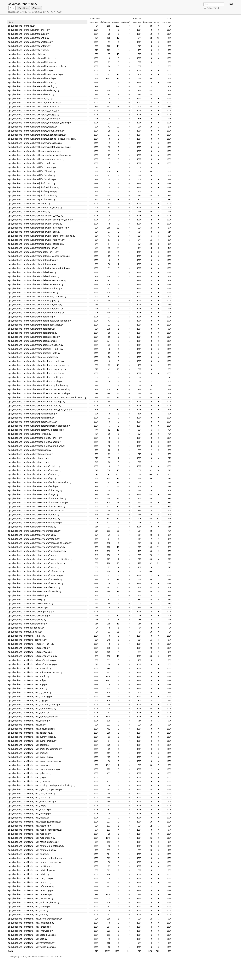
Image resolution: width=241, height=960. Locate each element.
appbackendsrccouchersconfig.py (28, 37)
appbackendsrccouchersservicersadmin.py (34, 474)
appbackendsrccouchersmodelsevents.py (33, 292)
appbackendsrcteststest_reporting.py (30, 890)
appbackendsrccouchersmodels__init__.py (33, 252)
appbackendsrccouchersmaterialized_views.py (35, 207)
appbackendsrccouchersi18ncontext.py (32, 167)
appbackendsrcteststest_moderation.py (31, 837)
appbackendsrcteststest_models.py (29, 833)
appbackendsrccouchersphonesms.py (31, 417)
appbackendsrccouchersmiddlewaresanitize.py (36, 243)
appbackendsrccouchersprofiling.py (29, 433)
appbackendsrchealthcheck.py (26, 627)
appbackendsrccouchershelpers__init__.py (33, 110)
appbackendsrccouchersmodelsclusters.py (34, 276)
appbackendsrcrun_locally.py (25, 631)
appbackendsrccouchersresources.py (30, 454)
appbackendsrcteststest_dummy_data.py (32, 736)
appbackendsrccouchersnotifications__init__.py (36, 361)
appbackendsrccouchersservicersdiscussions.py (36, 506)
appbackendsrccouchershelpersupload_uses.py (36, 159)
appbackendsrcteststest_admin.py (28, 676)
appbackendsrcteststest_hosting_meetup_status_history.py (42, 785)
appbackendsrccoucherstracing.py (29, 615)
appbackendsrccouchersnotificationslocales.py (36, 373)
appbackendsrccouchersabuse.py (28, 33)
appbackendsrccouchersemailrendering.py (33, 90)
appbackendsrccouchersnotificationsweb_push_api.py (40, 409)
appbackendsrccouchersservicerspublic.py (34, 567)
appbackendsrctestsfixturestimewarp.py (32, 664)
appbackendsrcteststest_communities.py (32, 708)
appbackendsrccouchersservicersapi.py (32, 478)
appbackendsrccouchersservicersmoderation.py (36, 547)
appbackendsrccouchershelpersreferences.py (35, 151)
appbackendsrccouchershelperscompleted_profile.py (39, 122)
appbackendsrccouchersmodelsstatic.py (32, 332)
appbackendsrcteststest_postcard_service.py (34, 862)
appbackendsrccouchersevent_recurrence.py (34, 102)
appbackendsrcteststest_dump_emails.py (32, 740)
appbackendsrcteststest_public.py (28, 874)
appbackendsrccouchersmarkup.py (29, 203)
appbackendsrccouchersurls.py (27, 619)
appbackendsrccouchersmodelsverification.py (35, 344)
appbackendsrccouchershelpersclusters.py (34, 118)
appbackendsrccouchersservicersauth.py (33, 486)
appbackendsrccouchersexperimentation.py (34, 106)
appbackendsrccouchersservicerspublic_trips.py (36, 563)
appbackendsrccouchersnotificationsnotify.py (35, 377)
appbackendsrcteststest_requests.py (30, 894)
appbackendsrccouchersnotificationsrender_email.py (39, 389)
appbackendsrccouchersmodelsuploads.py (34, 336)
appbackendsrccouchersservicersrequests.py (35, 579)
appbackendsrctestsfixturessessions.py (32, 660)
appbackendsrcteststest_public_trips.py (31, 870)
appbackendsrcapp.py (21, 25)
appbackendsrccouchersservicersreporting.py (35, 575)
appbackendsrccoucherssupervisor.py (30, 603)
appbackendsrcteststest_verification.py (31, 942)
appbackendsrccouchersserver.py (28, 462)
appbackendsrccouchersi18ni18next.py (31, 171)
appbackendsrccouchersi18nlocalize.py (32, 179)
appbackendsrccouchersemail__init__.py (32, 58)
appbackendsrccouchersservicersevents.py (34, 518)
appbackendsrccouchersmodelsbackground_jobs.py (39, 268)
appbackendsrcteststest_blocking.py (30, 696)
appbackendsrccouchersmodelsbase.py (32, 272)
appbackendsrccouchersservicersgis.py (32, 526)
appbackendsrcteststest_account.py (29, 668)
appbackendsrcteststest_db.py (27, 724)
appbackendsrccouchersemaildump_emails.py (35, 74)
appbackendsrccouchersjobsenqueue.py (32, 191)
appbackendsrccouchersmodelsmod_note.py (35, 304)
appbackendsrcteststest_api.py (27, 680)
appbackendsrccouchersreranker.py (29, 450)
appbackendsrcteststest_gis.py (27, 777)
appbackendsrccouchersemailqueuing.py (33, 86)
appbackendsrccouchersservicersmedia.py (34, 538)
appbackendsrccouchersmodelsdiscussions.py (35, 284)
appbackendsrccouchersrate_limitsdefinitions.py (36, 446)
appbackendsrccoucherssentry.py (28, 458)
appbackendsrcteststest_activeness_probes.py (35, 672)
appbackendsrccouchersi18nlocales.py (31, 175)
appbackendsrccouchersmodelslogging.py (33, 300)
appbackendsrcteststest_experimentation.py (34, 769)
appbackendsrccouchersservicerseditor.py (33, 514)
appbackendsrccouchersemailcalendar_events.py (37, 66)
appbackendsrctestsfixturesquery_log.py (32, 656)
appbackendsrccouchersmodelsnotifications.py (36, 312)
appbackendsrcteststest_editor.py (28, 744)
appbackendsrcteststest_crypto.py (29, 720)
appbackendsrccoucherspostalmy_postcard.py (36, 429)
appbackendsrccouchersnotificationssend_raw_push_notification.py (47, 397)
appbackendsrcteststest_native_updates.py (33, 841)
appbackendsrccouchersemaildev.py (30, 70)
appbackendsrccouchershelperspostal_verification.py (39, 147)
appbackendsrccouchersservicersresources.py (35, 583)
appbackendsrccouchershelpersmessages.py (35, 143)
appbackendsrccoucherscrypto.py (28, 50)
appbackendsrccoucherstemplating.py (31, 611)
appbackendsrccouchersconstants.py (30, 41)
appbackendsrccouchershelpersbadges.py (33, 114)
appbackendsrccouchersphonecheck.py (32, 413)
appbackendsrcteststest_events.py (29, 765)
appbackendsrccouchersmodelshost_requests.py (37, 296)
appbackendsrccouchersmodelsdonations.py (35, 288)
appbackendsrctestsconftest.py (27, 639)
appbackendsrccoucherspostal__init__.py (32, 421)
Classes (36, 8)
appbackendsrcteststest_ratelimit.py (30, 882)
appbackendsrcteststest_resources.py (30, 898)
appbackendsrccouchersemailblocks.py (32, 62)
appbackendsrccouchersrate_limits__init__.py (35, 437)
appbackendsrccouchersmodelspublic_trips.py (35, 324)
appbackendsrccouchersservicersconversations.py (38, 502)
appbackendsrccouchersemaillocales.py (32, 82)
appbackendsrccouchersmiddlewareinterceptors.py (38, 227)
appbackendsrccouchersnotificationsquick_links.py (38, 385)
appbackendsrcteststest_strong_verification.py (35, 918)
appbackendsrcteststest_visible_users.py (32, 947)
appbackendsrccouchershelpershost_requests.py (37, 134)
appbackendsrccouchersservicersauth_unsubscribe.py (40, 482)
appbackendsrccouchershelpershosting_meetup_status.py (42, 138)
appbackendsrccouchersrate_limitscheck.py (34, 441)
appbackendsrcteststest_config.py (29, 712)
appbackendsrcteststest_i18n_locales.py (32, 793)
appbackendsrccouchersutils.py (27, 623)
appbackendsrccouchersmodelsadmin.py (33, 260)
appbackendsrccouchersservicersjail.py (32, 534)
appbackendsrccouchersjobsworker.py (31, 199)
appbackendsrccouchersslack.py (28, 595)
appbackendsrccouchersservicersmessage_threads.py (40, 543)
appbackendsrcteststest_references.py (31, 886)
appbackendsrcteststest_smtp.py (28, 914)
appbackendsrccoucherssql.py (26, 599)
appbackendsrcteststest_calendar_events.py (34, 704)
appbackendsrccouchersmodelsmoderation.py (35, 308)
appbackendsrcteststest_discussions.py (31, 728)
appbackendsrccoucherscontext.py (29, 46)
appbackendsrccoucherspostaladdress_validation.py (39, 425)
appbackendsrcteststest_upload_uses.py (32, 934)
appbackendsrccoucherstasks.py (28, 607)
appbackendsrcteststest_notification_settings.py (36, 845)
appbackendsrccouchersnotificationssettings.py (36, 401)
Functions (23, 8)
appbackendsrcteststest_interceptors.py (32, 801)
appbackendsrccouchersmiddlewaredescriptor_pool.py (40, 219)
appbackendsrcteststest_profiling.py (30, 866)
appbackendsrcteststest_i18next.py (29, 797)
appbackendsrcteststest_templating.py (31, 922)
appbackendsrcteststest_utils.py (27, 938)
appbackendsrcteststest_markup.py (29, 813)
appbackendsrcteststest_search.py (29, 906)
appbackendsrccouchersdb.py (26, 54)
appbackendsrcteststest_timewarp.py (30, 930)
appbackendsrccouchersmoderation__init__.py (35, 349)
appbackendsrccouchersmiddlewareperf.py (34, 231)
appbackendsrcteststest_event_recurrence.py (34, 761)
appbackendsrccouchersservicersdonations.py (36, 510)
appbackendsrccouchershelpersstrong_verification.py (39, 155)
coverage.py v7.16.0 (17, 12)
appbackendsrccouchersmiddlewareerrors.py (35, 223)
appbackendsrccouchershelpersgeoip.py (32, 126)
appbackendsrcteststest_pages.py (28, 854)
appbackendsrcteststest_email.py (28, 753)
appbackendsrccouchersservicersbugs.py (33, 494)
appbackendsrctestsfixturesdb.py (29, 647)
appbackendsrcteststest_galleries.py (30, 773)
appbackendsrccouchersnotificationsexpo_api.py (37, 369)
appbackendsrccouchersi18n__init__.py (31, 163)
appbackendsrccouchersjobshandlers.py (32, 195)
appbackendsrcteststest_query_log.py (30, 878)
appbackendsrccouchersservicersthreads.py (34, 591)
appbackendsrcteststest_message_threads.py (34, 821)
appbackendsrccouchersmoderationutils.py (34, 353)
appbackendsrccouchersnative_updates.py (33, 357)
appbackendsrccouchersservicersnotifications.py (37, 551)
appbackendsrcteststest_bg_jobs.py (29, 692)
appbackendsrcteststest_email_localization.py (35, 748)
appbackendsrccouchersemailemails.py (32, 78)
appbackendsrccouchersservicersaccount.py (35, 470)
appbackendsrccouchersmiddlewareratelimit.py (36, 239)
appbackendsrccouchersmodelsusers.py (32, 340)
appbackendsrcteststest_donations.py (30, 732)
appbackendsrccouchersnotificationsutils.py (34, 405)
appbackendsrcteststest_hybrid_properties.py (35, 789)
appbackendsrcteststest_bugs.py (28, 700)
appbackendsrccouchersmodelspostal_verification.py (39, 320)
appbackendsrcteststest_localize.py (29, 809)
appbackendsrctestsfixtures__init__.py (31, 643)
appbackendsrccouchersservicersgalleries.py (35, 522)
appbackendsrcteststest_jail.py (27, 805)
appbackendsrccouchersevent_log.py (30, 98)
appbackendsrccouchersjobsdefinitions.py (33, 187)
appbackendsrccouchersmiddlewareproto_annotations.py (41, 235)
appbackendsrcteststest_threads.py (29, 926)
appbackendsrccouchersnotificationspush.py (35, 381)
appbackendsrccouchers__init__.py (29, 29)
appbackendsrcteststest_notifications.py (32, 850)
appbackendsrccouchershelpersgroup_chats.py (36, 130)
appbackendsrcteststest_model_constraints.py (35, 829)
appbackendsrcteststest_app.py (27, 684)
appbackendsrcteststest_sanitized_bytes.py (33, 902)
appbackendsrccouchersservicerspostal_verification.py (40, 559)
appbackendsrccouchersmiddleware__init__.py (35, 215)
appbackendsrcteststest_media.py (28, 817)
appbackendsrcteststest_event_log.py (30, 757)
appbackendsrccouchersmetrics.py (29, 211)
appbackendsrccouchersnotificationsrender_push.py (39, 393)
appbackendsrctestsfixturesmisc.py (30, 651)
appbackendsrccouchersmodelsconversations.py (37, 280)
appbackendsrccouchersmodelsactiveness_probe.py (39, 256)
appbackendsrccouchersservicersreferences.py (36, 571)
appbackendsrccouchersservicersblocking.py (35, 490)
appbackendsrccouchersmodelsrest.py (31, 328)
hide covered (213, 8)
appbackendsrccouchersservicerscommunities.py (37, 498)
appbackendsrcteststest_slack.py (28, 910)
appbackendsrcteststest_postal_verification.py (35, 858)
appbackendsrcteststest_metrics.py (29, 825)
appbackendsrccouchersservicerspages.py (34, 555)
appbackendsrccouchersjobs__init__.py (31, 183)
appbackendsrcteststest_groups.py (29, 781)
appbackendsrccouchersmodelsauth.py (32, 264)
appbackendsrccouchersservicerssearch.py (34, 587)
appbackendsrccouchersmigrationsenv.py (33, 247)
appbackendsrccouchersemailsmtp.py (31, 94)
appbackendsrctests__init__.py (26, 635)
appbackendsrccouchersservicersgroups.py (34, 530)
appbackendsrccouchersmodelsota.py (31, 316)
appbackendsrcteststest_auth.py (28, 688)
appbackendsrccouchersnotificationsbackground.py (38, 365)
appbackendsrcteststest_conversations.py (33, 716)
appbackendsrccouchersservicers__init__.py (34, 466)
